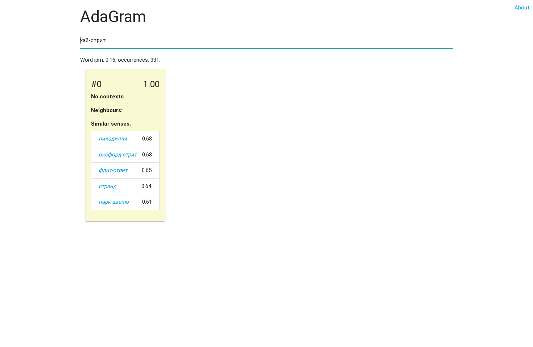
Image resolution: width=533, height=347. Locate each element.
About (522, 7)
